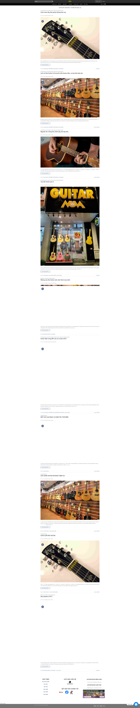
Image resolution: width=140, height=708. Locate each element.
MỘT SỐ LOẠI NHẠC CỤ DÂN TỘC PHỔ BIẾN (54, 417)
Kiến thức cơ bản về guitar (58, 10)
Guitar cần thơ (50, 180)
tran (52, 15)
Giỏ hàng (70, 4)
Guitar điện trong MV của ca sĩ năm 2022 (53, 338)
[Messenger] (136, 704)
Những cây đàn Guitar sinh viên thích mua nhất (55, 280)
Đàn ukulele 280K (45, 681)
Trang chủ (54, 4)
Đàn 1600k (46, 691)
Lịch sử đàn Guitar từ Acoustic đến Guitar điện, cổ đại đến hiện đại (62, 73)
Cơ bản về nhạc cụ (44, 10)
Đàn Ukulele (43, 278)
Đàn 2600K (46, 694)
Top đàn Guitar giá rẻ (47, 182)
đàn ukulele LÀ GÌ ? (46, 596)
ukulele (59, 670)
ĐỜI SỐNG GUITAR (50, 10)
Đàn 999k (46, 686)
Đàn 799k (46, 684)
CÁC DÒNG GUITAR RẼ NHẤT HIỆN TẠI (53, 476)
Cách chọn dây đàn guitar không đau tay (53, 12)
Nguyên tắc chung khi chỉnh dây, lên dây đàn (54, 131)
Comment (97, 68)
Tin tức (59, 4)
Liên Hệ (81, 4)
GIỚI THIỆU (86, 4)
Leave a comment (96, 127)
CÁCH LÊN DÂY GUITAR (48, 535)
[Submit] (52, 1)
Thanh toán (75, 4)
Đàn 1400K (46, 689)
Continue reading (45, 64)
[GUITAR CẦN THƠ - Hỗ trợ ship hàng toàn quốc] (70, 1)
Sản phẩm (65, 4)
